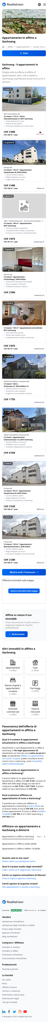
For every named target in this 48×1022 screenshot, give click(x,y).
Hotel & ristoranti (35, 711)
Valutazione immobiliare (13, 921)
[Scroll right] (42, 836)
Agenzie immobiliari (11, 932)
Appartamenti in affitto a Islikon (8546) (19, 844)
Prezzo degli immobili (11, 929)
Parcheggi (35, 689)
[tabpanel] (24, 844)
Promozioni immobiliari (12, 954)
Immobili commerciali (13, 711)
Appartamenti (13, 669)
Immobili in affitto (10, 951)
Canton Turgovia (40, 47)
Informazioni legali (10, 998)
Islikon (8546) (34, 806)
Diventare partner (10, 969)
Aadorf (5, 764)
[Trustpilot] (24, 910)
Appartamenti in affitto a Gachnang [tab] (18, 836)
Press (4, 983)
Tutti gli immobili (9, 1002)
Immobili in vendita (11, 947)
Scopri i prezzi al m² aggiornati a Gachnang (21, 870)
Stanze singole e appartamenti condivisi (13, 689)
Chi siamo (6, 979)
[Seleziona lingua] (39, 4)
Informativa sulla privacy (13, 994)
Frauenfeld (36, 761)
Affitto (10, 47)
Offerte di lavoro (9, 987)
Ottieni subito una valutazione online (18, 861)
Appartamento (23, 47)
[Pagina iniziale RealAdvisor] (12, 4)
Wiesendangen (17, 764)
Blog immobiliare (9, 936)
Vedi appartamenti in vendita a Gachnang (21, 887)
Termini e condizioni (11, 991)
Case (35, 669)
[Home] (3, 47)
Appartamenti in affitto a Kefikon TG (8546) (21, 848)
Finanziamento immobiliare (14, 958)
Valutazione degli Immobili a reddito (18, 925)
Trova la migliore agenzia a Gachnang (19, 878)
